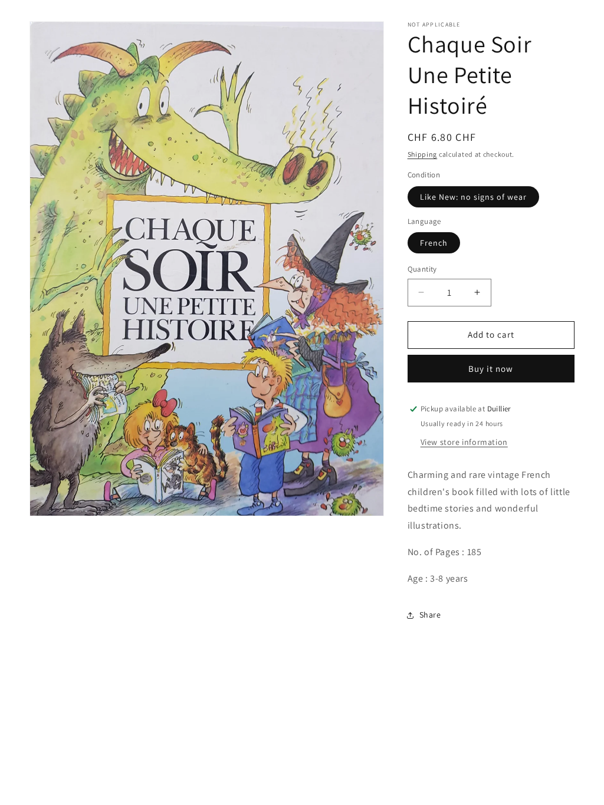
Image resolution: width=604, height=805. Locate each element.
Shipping (423, 154)
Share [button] (430, 614)
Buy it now (490, 368)
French (434, 242)
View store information (464, 442)
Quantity (422, 269)
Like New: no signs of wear (473, 197)
